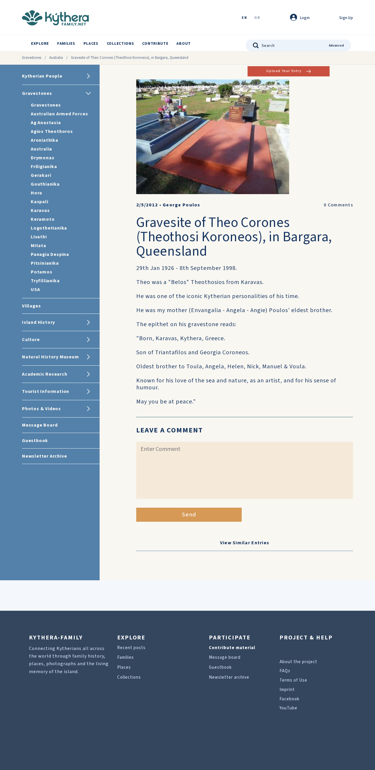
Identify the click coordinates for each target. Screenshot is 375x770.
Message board (225, 657)
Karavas (40, 210)
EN (244, 18)
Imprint (287, 690)
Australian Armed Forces (59, 114)
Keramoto (42, 219)
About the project (298, 662)
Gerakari (41, 175)
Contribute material (232, 648)
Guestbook (220, 667)
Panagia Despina (50, 254)
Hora (36, 193)
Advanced (336, 45)
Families (66, 44)
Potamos (41, 272)
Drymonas (42, 158)
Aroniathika (44, 140)
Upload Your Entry (283, 71)
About (183, 44)
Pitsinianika (45, 263)
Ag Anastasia (46, 122)
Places (90, 44)
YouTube (288, 708)
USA (35, 289)
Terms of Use (293, 680)
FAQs (284, 671)
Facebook (289, 699)
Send (189, 515)
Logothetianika (49, 228)
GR (257, 18)
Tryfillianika (45, 281)
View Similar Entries (245, 543)
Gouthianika (45, 184)
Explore (40, 44)
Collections (120, 44)
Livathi (39, 237)
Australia (56, 57)
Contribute (155, 44)
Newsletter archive (229, 677)
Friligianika (44, 166)
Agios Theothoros (52, 131)
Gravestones (31, 57)
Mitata (38, 245)
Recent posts (131, 648)
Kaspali (39, 202)
